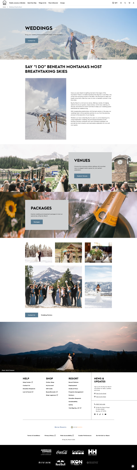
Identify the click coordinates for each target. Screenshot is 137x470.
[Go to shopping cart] (129, 3)
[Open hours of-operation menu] (121, 3)
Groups (62, 3)
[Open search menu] (125, 3)
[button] (133, 466)
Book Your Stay (32, 3)
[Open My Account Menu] (134, 3)
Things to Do (42, 3)
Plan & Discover (53, 3)
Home (4, 7)
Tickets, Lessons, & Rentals (17, 3)
